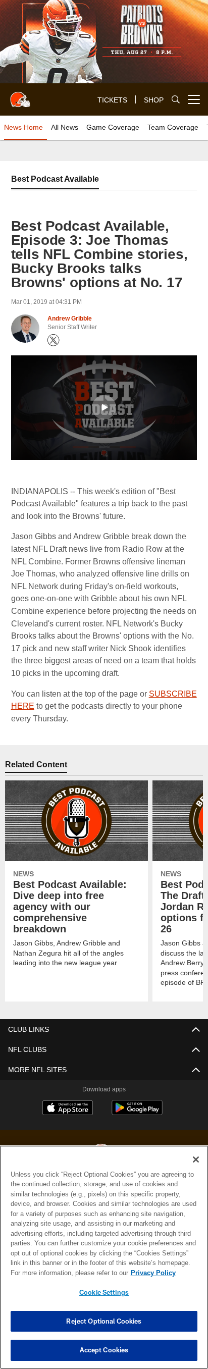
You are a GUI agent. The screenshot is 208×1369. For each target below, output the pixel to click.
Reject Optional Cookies (103, 1321)
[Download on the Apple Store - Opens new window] (67, 1109)
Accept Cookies (104, 1350)
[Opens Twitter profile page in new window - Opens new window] (53, 340)
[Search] (176, 99)
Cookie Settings (104, 1292)
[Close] (196, 1159)
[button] (104, 407)
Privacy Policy (153, 1273)
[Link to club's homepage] (20, 95)
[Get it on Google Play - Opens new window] (137, 1113)
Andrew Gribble (69, 318)
